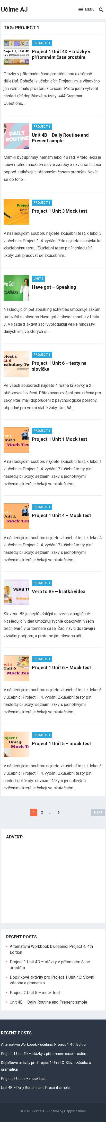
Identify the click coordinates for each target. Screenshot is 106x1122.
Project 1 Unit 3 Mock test (59, 211)
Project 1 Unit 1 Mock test (59, 439)
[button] (86, 9)
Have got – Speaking (54, 287)
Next (98, 812)
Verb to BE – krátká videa (58, 591)
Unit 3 (38, 278)
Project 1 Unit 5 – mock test (61, 743)
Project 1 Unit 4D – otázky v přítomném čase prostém (61, 54)
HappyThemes (75, 1111)
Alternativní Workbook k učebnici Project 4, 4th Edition (44, 1044)
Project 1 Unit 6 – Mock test (61, 667)
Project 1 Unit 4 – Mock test (61, 515)
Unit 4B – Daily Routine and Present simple (60, 138)
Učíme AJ (14, 9)
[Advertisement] (49, 880)
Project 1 (41, 43)
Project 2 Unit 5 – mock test (35, 992)
